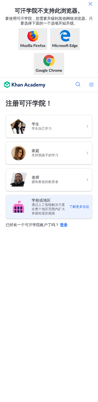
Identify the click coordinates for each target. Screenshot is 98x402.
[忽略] (90, 4)
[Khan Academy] (22, 84)
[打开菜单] (91, 84)
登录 (64, 225)
